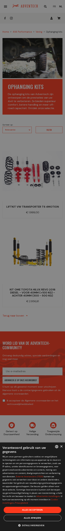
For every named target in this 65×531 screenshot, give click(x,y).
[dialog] (32, 486)
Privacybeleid (21, 502)
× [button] (61, 446)
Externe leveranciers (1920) (29, 476)
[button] (32, 525)
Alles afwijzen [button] (32, 517)
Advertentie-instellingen (48, 496)
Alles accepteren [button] (32, 509)
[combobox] (56, 446)
